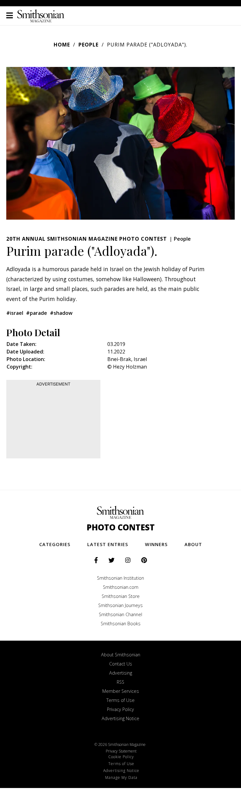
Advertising (120, 673)
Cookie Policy (121, 756)
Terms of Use (120, 700)
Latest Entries (107, 544)
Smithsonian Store (121, 596)
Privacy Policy (120, 709)
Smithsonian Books (121, 624)
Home (62, 44)
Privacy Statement (121, 751)
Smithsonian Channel (120, 614)
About (193, 544)
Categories (54, 544)
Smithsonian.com (120, 587)
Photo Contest (121, 527)
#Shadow (61, 312)
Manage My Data (121, 777)
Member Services (120, 691)
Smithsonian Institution (120, 578)
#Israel (14, 312)
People (88, 44)
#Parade (36, 312)
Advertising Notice (120, 718)
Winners (156, 544)
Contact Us (120, 664)
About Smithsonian (120, 655)
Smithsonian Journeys (120, 605)
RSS (120, 682)
